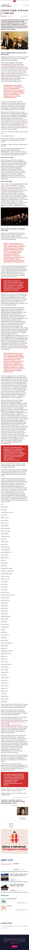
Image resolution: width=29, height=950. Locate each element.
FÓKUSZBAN (15, 869)
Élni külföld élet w (11, 898)
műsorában (17, 411)
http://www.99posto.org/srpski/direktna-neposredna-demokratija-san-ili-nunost (11, 725)
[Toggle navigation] (14, 1)
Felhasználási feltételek (12, 941)
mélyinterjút (25, 123)
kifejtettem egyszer (23, 348)
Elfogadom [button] (14, 946)
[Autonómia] (6, 5)
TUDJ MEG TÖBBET (21, 902)
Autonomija (24, 926)
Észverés (9, 905)
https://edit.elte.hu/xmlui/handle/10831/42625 (13, 720)
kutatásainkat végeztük (14, 76)
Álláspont (4, 16)
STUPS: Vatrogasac (9, 926)
